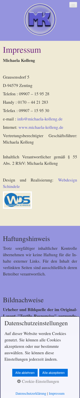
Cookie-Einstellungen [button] (40, 381)
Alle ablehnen (25, 372)
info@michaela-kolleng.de (40, 119)
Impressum (56, 393)
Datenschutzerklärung (31, 393)
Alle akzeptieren (53, 372)
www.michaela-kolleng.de (40, 127)
